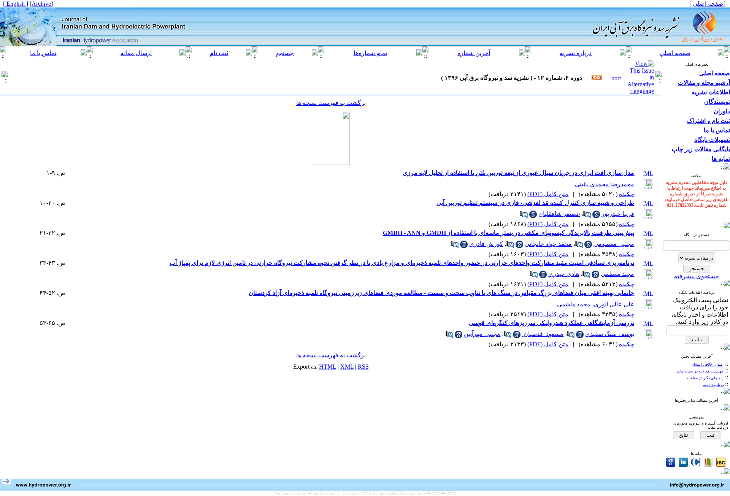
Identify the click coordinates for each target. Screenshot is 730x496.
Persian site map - (291, 493)
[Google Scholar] (670, 462)
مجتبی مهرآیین (482, 334)
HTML (327, 366)
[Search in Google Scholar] (596, 216)
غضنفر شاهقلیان (559, 214)
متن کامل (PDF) (547, 194)
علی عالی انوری (614, 304)
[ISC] (720, 462)
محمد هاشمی (573, 304)
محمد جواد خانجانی (548, 244)
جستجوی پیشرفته (696, 276)
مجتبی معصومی (614, 244)
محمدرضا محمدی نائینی (604, 184)
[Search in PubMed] (587, 216)
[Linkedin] (683, 462)
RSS (363, 366)
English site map (324, 493)
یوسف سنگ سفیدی (609, 334)
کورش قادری (486, 244)
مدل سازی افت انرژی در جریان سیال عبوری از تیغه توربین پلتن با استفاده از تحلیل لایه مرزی (518, 173)
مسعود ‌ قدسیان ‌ (542, 334)
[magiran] (708, 462)
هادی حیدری (563, 274)
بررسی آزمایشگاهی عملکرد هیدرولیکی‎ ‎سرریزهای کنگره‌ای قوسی (551, 323)
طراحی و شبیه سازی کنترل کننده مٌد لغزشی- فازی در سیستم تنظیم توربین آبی (535, 203)
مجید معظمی (617, 274)
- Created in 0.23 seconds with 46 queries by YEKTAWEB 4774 (398, 493)
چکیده (626, 194)
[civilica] (695, 462)
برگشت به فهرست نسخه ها (331, 103)
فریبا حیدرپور (617, 214)
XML (347, 366)
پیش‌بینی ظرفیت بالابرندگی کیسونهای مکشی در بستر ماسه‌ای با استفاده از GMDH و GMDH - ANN (508, 233)
